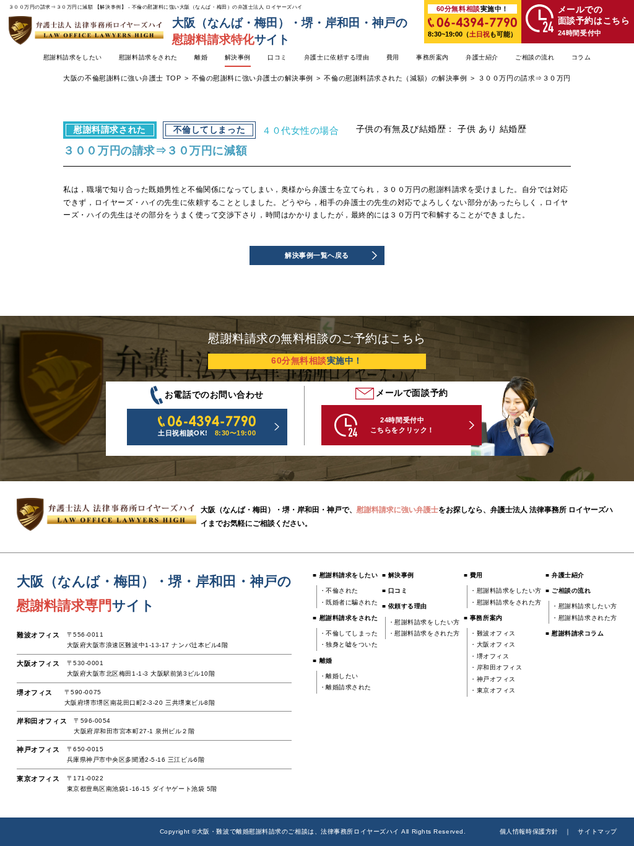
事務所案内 (432, 57)
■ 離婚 (322, 660)
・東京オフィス (493, 690)
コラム (581, 57)
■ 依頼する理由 (404, 606)
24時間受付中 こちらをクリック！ (402, 424)
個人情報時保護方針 (529, 831)
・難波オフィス (493, 633)
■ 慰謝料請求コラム (574, 633)
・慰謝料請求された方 (584, 617)
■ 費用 (473, 575)
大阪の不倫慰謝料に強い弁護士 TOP (122, 78)
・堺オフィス (489, 656)
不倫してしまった (209, 129)
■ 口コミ (395, 590)
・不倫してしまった (348, 633)
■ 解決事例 (398, 575)
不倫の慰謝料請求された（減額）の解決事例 (395, 78)
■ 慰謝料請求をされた (345, 617)
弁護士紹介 (482, 57)
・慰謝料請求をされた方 (424, 633)
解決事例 (238, 57)
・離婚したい (338, 676)
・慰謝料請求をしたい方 (424, 622)
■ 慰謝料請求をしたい (345, 575)
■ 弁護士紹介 (564, 575)
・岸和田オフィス (496, 667)
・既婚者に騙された (348, 602)
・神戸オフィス (493, 679)
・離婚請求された (345, 687)
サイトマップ (597, 831)
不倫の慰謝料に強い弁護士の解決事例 (252, 78)
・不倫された (338, 590)
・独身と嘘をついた (348, 644)
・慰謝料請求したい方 (584, 606)
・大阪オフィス (493, 644)
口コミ (277, 57)
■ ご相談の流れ (568, 590)
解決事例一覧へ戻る (317, 255)
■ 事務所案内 (483, 617)
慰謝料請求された (109, 129)
